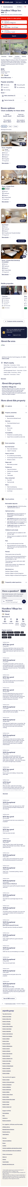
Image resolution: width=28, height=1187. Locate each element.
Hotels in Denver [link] (6, 1043)
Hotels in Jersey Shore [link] (7, 1094)
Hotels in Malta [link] (5, 1092)
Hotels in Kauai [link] (5, 1101)
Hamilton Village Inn (10, 22)
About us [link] (4, 1156)
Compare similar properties (15, 321)
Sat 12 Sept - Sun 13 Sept (11, 27)
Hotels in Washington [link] (7, 1046)
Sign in (9, 335)
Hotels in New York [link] (6, 1019)
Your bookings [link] (5, 1113)
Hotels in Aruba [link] (5, 1079)
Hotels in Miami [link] (5, 1038)
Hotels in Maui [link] (5, 1097)
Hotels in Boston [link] (6, 1056)
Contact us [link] (4, 1118)
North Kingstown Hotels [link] (10, 1003)
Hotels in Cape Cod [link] (6, 1106)
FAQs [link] (3, 1115)
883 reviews (5, 616)
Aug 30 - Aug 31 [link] (7, 116)
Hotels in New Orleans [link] (7, 1026)
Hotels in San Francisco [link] (7, 1033)
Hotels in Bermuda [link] (6, 1089)
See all (2, 92)
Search (14, 36)
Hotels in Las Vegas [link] (6, 1016)
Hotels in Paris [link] (5, 1041)
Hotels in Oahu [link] (5, 1104)
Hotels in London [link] (6, 1063)
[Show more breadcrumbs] (2, 1003)
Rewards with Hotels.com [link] (8, 1164)
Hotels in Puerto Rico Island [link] (8, 1099)
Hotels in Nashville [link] (6, 1031)
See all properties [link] (8, 6)
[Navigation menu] (25, 2)
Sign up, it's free (17, 335)
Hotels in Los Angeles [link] (7, 1036)
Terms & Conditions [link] (6, 1140)
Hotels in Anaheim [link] (6, 1070)
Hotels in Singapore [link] (6, 1084)
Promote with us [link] (6, 1131)
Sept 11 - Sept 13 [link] (21, 121)
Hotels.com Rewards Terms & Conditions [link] (11, 1150)
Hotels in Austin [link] (6, 1048)
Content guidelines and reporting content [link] (12, 1148)
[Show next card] (26, 47)
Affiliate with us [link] (6, 1127)
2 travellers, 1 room (9, 32)
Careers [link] (4, 1159)
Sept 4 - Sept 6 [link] (7, 121)
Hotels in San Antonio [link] (7, 1053)
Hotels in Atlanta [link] (6, 1051)
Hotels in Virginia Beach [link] (7, 1065)
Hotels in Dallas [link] (5, 1073)
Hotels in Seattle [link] (6, 1068)
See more (3, 378)
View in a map (5, 358)
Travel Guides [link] (5, 1161)
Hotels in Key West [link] (6, 1061)
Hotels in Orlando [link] (6, 1023)
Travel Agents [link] (5, 1134)
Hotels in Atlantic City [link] (7, 1058)
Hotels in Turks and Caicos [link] (8, 1082)
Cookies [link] (4, 1145)
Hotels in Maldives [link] (6, 1087)
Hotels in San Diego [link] (6, 1028)
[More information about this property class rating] (6, 12)
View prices (21, 166)
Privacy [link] (4, 1143)
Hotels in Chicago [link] (6, 1021)
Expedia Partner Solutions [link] (8, 1129)
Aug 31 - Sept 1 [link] (20, 116)
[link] (25, 7)
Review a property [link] (6, 1120)
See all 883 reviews (6, 77)
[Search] (24, 601)
